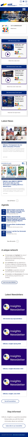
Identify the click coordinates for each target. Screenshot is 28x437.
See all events (11, 241)
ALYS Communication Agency (19, 434)
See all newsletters (10, 401)
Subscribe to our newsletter (14, 426)
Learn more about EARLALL (9, 282)
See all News (11, 200)
